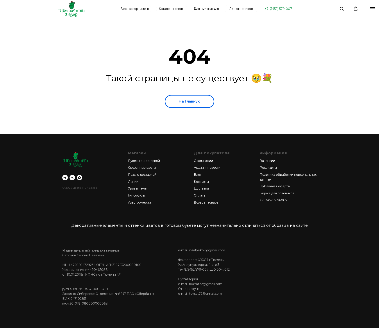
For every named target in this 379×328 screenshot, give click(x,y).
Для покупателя (206, 9)
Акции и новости (207, 168)
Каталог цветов (171, 9)
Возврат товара (206, 202)
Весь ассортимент (134, 9)
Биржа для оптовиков (277, 193)
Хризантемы (137, 188)
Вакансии (267, 161)
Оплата (199, 195)
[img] (71, 9)
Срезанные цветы (142, 168)
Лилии (133, 182)
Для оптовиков (241, 9)
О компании (203, 161)
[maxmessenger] (79, 177)
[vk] (72, 177)
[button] (342, 9)
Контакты (201, 182)
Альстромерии (139, 202)
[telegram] (65, 177)
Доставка (201, 188)
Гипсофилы (136, 195)
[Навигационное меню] (372, 8)
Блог (197, 175)
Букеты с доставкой (144, 161)
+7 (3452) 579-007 (278, 9)
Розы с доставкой (142, 175)
